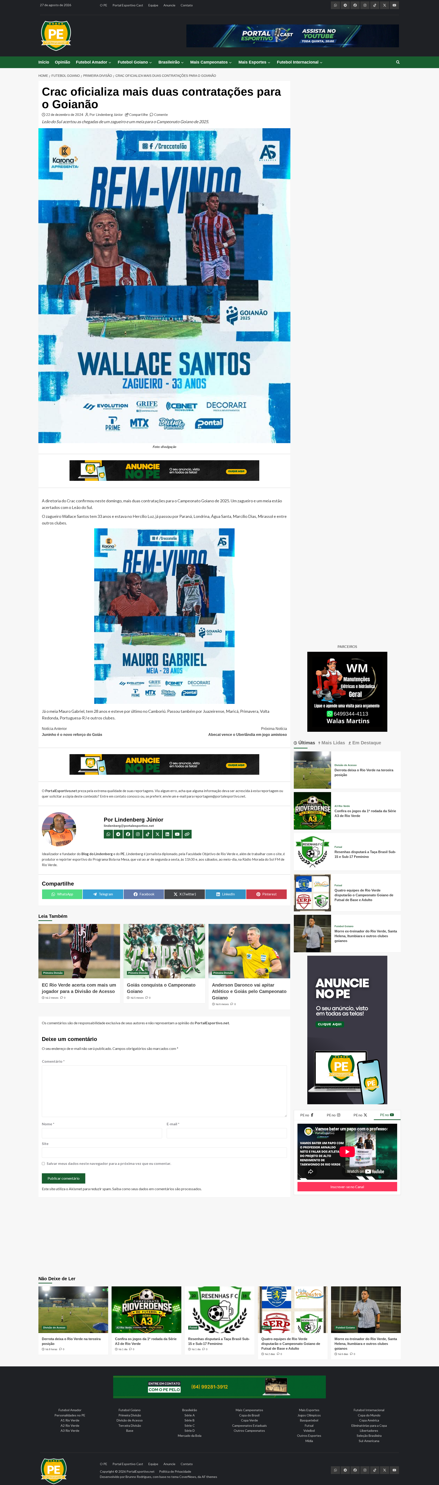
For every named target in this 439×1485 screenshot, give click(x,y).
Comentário (53, 1061)
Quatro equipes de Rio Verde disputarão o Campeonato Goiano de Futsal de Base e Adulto (364, 895)
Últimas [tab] (306, 742)
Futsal (338, 847)
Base (129, 1430)
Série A (190, 1415)
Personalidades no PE (69, 1415)
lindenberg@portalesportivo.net (129, 826)
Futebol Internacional (298, 62)
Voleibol (309, 1430)
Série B (190, 1420)
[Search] (398, 62)
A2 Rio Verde (70, 1425)
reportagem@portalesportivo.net (219, 796)
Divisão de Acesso (346, 765)
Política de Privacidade (175, 1471)
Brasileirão (169, 62)
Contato (187, 5)
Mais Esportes (252, 62)
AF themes (209, 1477)
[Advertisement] (219, 1237)
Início (43, 62)
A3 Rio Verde (342, 806)
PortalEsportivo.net (140, 1471)
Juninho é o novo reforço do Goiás (72, 732)
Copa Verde (249, 1420)
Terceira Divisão (129, 1425)
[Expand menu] (109, 62)
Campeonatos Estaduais (249, 1425)
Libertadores (369, 1430)
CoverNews (187, 1477)
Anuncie (169, 5)
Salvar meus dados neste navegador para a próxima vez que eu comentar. (109, 1163)
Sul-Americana (369, 1441)
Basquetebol (309, 1420)
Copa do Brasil (249, 1415)
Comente (161, 114)
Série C (190, 1425)
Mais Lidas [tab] (332, 742)
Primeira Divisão (53, 972)
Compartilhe (138, 114)
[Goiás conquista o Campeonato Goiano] (164, 951)
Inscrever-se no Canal (347, 1186)
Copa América (369, 1420)
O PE (103, 5)
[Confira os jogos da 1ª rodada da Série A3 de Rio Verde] (312, 810)
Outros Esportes (309, 1435)
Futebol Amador (91, 62)
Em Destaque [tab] (366, 742)
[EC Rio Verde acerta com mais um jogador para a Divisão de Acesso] (79, 951)
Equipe (153, 5)
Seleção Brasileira (369, 1435)
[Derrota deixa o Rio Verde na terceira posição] (312, 769)
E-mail (173, 1124)
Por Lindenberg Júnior (106, 114)
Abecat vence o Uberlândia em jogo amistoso (247, 732)
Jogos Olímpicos (309, 1415)
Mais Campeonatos (209, 62)
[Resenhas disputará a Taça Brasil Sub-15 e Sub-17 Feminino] (312, 851)
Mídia (309, 1441)
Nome (48, 1124)
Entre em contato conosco (120, 796)
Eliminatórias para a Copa (369, 1425)
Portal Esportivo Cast (127, 5)
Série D (190, 1430)
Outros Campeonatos (249, 1430)
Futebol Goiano (133, 62)
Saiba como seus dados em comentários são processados (156, 1189)
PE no (305, 1115)
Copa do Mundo (369, 1415)
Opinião (62, 62)
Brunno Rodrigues (138, 1477)
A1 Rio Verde (70, 1420)
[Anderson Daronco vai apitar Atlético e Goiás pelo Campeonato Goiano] (249, 951)
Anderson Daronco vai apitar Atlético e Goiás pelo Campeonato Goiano (249, 991)
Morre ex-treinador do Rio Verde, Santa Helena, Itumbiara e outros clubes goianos (366, 936)
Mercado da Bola (189, 1435)
